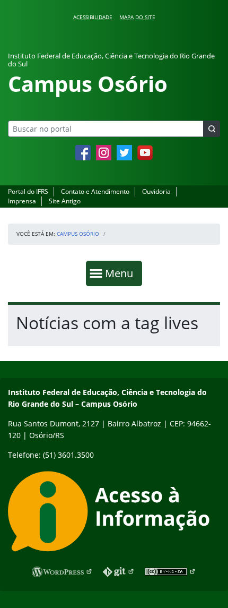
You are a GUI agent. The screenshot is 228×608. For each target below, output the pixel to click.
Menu (121, 273)
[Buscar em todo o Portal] (211, 129)
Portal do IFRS (28, 191)
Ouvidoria (156, 191)
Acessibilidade (92, 17)
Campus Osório (78, 233)
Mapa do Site (137, 17)
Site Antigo (65, 200)
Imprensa (22, 200)
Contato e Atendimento (95, 191)
